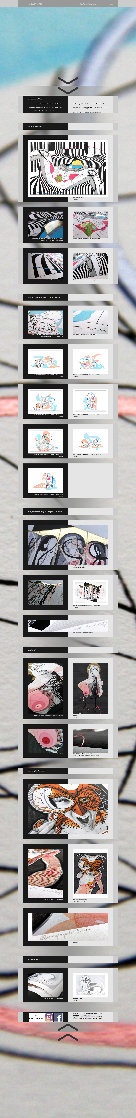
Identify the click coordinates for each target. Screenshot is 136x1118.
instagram (76, 1015)
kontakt (90, 107)
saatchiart (76, 1018)
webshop (96, 104)
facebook (90, 1013)
